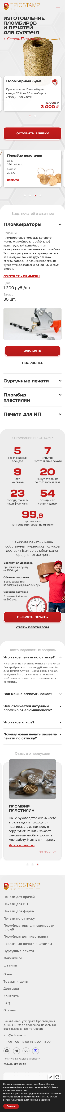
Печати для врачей (19, 897)
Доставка (11, 989)
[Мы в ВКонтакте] (26, 1050)
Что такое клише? (18, 722)
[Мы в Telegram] (16, 1050)
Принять (11, 1106)
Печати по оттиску (19, 918)
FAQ (6, 1003)
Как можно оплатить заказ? (27, 694)
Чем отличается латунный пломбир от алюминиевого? (27, 708)
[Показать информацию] (32, 224)
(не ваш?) (52, 39)
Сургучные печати (18, 951)
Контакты (11, 996)
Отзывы (9, 1010)
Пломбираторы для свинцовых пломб (28, 927)
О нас (8, 974)
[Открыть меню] (58, 6)
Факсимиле (12, 958)
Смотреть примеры (21, 276)
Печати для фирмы (19, 911)
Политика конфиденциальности (21, 1058)
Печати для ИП (15, 904)
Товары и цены (15, 981)
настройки (18, 1099)
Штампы (10, 965)
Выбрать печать (32, 617)
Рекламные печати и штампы (27, 944)
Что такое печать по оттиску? (29, 657)
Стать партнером (32, 627)
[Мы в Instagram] (6, 1050)
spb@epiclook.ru (14, 1035)
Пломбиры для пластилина (25, 936)
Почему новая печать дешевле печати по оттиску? (30, 736)
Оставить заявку (32, 133)
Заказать (32, 350)
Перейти (53, 180)
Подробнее (32, 363)
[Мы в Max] (35, 1050)
